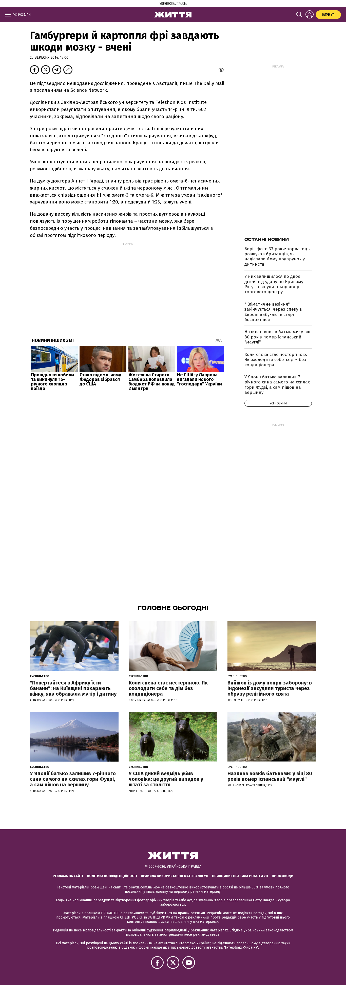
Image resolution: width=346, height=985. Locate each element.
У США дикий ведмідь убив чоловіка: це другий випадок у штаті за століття (166, 779)
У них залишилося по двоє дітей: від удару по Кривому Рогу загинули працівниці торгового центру (273, 284)
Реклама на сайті (68, 876)
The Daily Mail (209, 83)
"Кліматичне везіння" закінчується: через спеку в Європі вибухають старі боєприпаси (273, 312)
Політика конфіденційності (112, 876)
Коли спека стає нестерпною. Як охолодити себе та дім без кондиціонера (275, 360)
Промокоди (282, 876)
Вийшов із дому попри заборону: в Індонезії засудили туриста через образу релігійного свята (269, 688)
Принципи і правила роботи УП (240, 876)
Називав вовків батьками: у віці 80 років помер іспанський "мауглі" (278, 337)
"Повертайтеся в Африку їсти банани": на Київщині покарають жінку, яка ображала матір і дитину (73, 688)
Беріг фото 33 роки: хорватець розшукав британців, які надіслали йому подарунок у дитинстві (277, 256)
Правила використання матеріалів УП (174, 876)
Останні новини (266, 239)
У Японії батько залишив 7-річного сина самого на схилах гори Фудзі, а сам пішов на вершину (277, 384)
